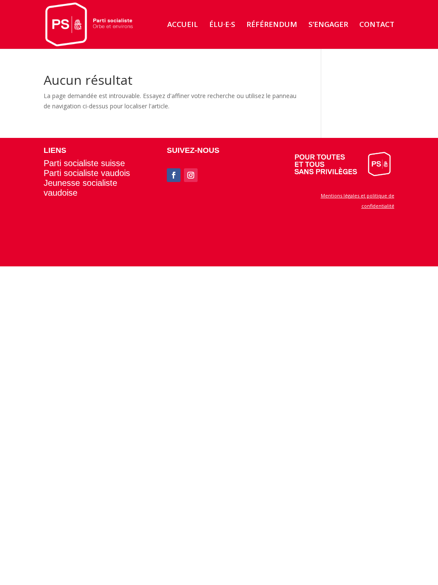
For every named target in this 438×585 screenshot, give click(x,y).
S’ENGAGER (328, 25)
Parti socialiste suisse (84, 163)
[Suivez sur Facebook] (174, 175)
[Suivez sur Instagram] (191, 175)
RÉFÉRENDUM (271, 25)
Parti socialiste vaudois (87, 173)
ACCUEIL (182, 25)
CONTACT (376, 25)
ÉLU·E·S (222, 25)
